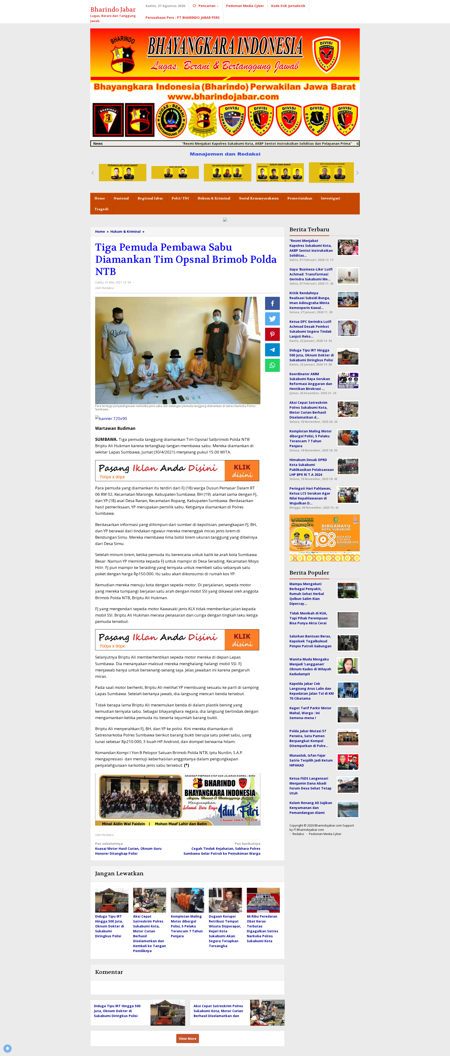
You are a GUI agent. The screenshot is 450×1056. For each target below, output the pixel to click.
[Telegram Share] (272, 349)
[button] (92, 172)
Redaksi (298, 834)
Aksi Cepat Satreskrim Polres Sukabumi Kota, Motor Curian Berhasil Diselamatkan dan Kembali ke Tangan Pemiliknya (218, 1016)
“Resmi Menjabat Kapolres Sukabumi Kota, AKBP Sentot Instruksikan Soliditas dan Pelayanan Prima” (230, 143)
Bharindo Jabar (113, 10)
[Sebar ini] (272, 303)
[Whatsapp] (272, 365)
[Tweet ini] (272, 318)
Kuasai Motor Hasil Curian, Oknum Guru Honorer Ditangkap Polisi (128, 848)
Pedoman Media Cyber (325, 834)
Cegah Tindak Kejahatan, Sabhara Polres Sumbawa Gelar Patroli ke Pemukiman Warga (222, 848)
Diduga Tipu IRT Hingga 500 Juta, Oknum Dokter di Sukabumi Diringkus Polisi (109, 926)
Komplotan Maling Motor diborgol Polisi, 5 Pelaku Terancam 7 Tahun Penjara (187, 926)
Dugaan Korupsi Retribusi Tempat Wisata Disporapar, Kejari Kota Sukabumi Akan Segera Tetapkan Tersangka (225, 931)
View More (187, 1038)
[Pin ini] (272, 334)
